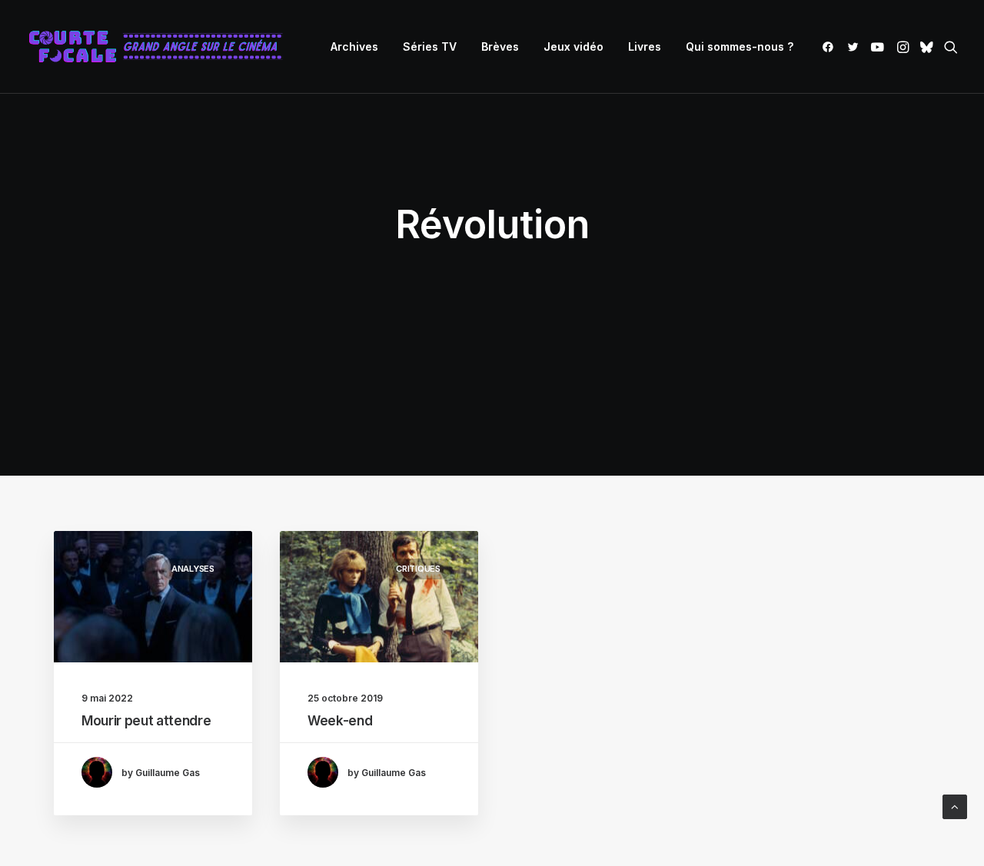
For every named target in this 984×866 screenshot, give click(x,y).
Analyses (192, 568)
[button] (830, 47)
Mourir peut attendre (146, 720)
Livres (644, 46)
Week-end (340, 720)
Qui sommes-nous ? (739, 46)
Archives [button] (354, 46)
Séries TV (430, 46)
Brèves (500, 46)
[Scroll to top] (954, 805)
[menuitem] (354, 47)
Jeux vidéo (573, 46)
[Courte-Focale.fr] (160, 47)
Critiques (418, 568)
